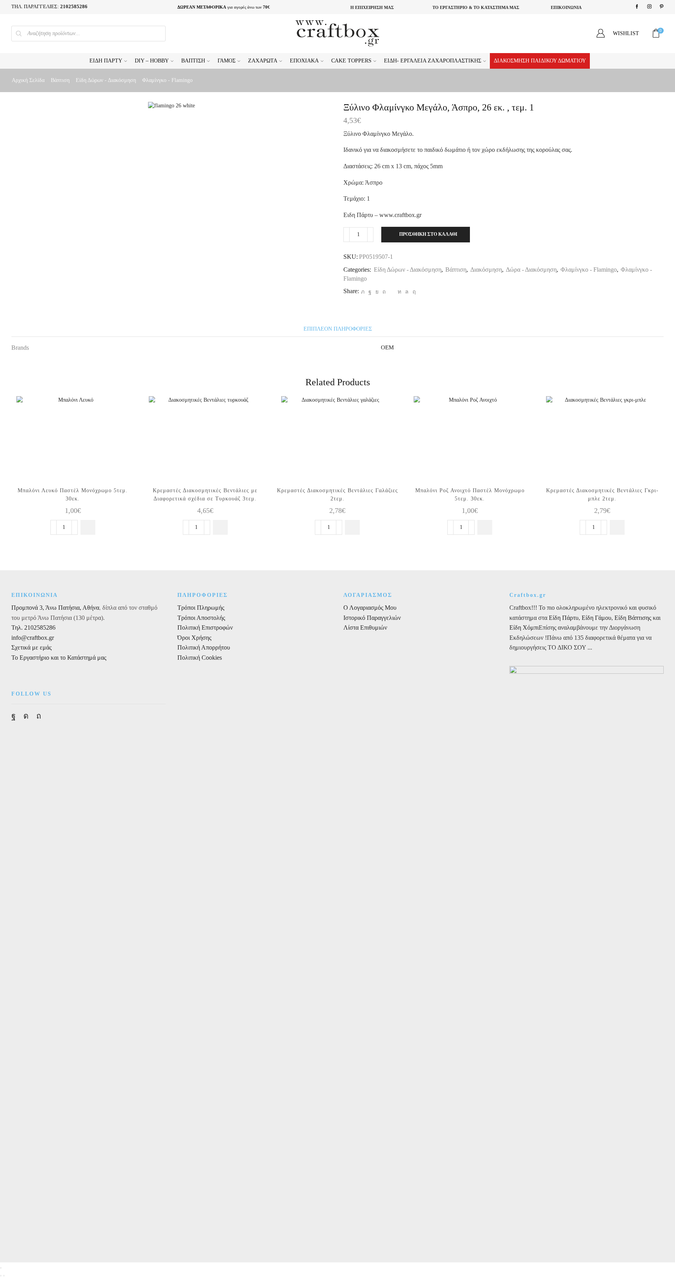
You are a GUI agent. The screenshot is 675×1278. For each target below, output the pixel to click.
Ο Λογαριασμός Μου (369, 607)
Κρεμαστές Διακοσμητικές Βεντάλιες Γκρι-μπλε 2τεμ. (602, 495)
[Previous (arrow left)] (1, 1275)
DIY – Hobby (152, 61)
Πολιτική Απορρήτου (203, 647)
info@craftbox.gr (32, 637)
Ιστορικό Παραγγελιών (372, 617)
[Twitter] (362, 292)
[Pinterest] (661, 6)
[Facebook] (637, 6)
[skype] (413, 292)
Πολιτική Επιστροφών (205, 627)
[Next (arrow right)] (4, 1275)
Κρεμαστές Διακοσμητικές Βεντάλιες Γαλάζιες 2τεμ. (337, 495)
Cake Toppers (351, 61)
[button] (87, 527)
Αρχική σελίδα (28, 80)
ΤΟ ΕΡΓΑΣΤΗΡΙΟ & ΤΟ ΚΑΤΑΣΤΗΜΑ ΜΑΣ (475, 7)
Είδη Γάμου (595, 617)
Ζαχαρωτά (262, 61)
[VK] (376, 292)
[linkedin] (399, 292)
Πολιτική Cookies (199, 657)
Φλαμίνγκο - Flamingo (167, 80)
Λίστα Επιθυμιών (365, 627)
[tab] (338, 328)
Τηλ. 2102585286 (33, 627)
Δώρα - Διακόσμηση (531, 269)
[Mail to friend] (392, 292)
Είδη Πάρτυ (105, 61)
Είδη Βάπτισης (632, 617)
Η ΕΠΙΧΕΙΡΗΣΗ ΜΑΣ (372, 7)
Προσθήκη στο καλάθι (428, 234)
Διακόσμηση (486, 269)
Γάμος (227, 61)
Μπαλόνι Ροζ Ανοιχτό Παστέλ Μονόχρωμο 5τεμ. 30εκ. (470, 495)
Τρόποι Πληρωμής (200, 607)
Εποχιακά (304, 61)
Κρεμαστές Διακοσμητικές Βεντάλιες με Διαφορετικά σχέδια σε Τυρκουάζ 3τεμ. (205, 495)
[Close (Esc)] (1, 1268)
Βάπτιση (193, 61)
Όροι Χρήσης (194, 637)
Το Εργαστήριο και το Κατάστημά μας (58, 657)
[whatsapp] (407, 292)
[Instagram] (649, 6)
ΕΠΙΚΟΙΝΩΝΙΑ (566, 7)
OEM (387, 347)
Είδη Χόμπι (524, 627)
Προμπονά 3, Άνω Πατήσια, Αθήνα (55, 607)
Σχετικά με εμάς (31, 647)
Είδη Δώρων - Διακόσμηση (106, 80)
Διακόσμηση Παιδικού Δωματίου (540, 61)
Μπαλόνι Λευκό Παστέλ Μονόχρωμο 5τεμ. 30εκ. (73, 495)
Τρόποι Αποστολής (201, 617)
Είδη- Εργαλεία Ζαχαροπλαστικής (432, 61)
